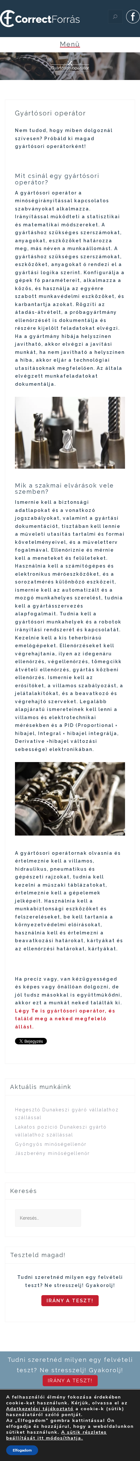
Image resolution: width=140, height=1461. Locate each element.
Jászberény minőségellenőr (52, 1153)
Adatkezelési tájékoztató (40, 1409)
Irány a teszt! (70, 1301)
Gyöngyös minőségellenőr (51, 1144)
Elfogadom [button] (22, 1450)
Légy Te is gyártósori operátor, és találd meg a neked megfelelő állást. (65, 1018)
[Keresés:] (48, 1218)
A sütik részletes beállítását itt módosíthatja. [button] (56, 1435)
